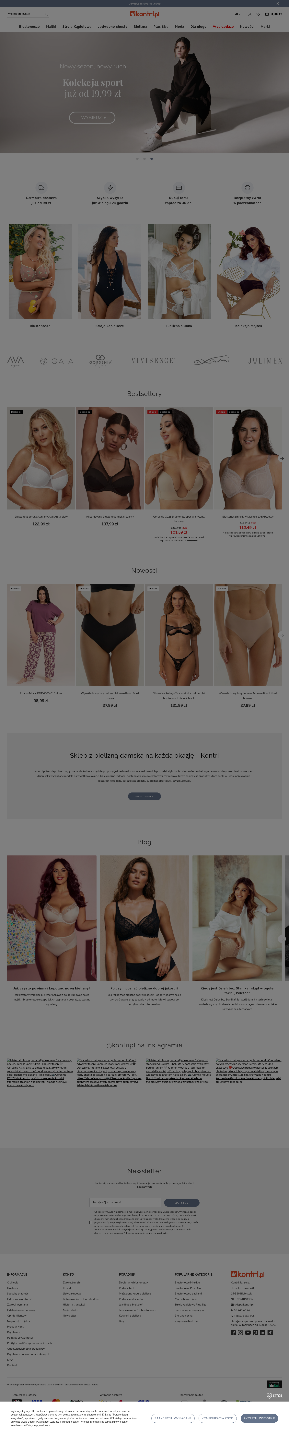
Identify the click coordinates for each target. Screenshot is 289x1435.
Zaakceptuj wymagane (173, 1418)
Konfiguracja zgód (217, 1418)
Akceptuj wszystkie (259, 1418)
